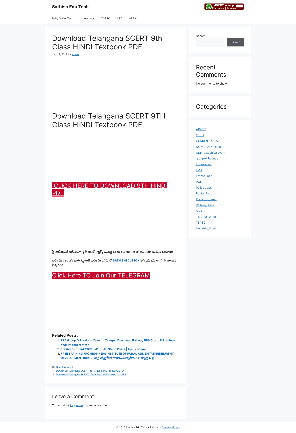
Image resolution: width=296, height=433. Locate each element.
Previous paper (206, 199)
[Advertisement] (115, 86)
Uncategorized (64, 367)
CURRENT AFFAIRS (209, 141)
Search (201, 36)
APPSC (133, 18)
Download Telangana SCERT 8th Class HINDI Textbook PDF (90, 370)
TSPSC (105, 18)
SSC (119, 18)
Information (204, 164)
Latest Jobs (88, 18)
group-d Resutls (207, 158)
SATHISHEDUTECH (126, 260)
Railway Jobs (205, 205)
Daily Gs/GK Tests (63, 18)
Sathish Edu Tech (70, 6)
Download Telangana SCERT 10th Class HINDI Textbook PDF (91, 374)
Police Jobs (204, 187)
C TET (200, 135)
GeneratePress (171, 427)
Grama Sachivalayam (210, 152)
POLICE (201, 181)
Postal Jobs (204, 193)
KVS (199, 170)
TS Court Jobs (206, 216)
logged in (76, 405)
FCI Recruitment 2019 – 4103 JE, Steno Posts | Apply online (103, 349)
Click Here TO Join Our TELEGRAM (101, 275)
